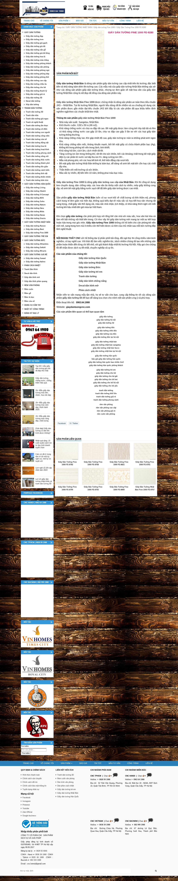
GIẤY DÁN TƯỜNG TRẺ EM (36, 236)
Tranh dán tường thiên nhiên (38, 177)
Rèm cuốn (28, 289)
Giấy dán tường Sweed (36, 258)
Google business (29, 816)
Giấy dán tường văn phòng (37, 67)
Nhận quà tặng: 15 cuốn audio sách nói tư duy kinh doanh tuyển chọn (43, 444)
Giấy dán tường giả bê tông (38, 53)
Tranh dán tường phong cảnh (38, 153)
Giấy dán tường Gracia (35, 218)
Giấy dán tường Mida (35, 211)
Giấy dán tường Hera (35, 208)
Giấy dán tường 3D (34, 98)
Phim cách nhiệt (87, 290)
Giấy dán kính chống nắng (93, 281)
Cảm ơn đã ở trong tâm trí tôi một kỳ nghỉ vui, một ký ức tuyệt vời (43, 457)
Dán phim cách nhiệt (65, 786)
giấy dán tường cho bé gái (106, 376)
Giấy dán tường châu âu (36, 84)
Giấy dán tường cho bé (36, 87)
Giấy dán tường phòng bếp (37, 74)
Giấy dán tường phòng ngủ (37, 70)
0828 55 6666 (41, 851)
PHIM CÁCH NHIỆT (32, 265)
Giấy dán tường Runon (36, 226)
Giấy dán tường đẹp (34, 36)
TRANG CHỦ (29, 21)
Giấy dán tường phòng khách (38, 63)
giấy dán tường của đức (106, 334)
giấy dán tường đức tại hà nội (106, 337)
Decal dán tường (33, 101)
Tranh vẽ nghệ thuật (34, 122)
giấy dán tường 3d (106, 323)
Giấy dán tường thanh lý (36, 91)
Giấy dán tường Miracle (36, 251)
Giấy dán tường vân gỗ (36, 50)
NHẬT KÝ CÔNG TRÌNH (34, 309)
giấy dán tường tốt (72, 298)
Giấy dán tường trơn (35, 39)
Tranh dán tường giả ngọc (37, 119)
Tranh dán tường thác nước (38, 160)
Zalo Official (27, 812)
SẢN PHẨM (64, 21)
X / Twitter (74, 423)
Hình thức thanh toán (31, 775)
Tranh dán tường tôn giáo (37, 167)
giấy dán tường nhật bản (106, 342)
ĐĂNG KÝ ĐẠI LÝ (31, 313)
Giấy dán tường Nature (35, 205)
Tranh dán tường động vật (37, 143)
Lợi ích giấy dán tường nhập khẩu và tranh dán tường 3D (43, 481)
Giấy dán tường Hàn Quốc (92, 258)
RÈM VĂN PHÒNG (32, 285)
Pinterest (26, 805)
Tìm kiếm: (25, 746)
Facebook (62, 423)
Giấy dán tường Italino (35, 262)
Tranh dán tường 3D (34, 112)
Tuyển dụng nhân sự (31, 789)
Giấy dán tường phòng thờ (37, 77)
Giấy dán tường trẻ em (90, 272)
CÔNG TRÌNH (125, 21)
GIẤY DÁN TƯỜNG (32, 32)
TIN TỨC (93, 21)
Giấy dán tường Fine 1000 (104, 27)
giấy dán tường (106, 317)
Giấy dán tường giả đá (35, 46)
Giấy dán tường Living (35, 188)
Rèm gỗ (27, 293)
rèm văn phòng (106, 404)
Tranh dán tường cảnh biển (37, 170)
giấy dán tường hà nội (106, 320)
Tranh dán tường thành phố (38, 163)
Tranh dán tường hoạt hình (37, 149)
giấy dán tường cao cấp (105, 182)
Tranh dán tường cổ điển (36, 129)
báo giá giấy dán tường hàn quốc (106, 359)
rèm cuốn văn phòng (106, 414)
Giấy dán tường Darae (35, 215)
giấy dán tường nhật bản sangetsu (106, 345)
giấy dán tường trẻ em (106, 370)
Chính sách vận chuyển (32, 778)
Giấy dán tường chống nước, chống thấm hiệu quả (43, 380)
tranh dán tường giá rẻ (106, 397)
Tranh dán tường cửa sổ (36, 139)
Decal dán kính (30, 273)
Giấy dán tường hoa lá (35, 57)
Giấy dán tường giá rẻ (35, 94)
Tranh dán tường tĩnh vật (36, 173)
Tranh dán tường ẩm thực (37, 125)
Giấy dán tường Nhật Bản (92, 263)
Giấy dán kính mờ (32, 277)
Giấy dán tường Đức (89, 267)
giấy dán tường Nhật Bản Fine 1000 (97, 118)
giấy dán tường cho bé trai (106, 379)
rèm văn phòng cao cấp (106, 408)
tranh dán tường (106, 390)
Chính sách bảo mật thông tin (34, 786)
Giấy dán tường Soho (35, 201)
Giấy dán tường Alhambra (37, 244)
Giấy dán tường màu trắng (37, 60)
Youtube (26, 808)
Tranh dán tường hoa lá (36, 146)
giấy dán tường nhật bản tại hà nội (106, 351)
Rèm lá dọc (29, 297)
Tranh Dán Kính (31, 269)
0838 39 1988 (40, 854)
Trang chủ (60, 27)
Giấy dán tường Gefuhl (36, 247)
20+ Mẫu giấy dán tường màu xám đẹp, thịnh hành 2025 (42, 406)
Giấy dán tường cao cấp (36, 80)
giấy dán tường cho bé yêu (106, 386)
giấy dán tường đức (106, 327)
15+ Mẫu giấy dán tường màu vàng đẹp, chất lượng (42, 418)
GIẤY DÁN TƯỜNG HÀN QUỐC (37, 184)
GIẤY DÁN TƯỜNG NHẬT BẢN (79, 27)
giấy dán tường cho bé (106, 373)
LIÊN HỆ (140, 21)
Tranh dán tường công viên (37, 136)
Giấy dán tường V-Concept (37, 194)
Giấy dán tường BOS (35, 198)
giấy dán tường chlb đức (106, 331)
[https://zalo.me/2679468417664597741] (37, 340)
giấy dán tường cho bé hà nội (106, 383)
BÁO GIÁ (80, 21)
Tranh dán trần (32, 115)
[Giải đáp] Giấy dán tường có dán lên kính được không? (43, 430)
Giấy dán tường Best (35, 229)
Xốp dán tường (32, 104)
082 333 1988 (35, 860)
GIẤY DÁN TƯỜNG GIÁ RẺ (35, 254)
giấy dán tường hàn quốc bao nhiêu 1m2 (106, 362)
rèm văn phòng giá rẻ (106, 411)
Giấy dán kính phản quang (35, 281)
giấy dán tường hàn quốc (106, 356)
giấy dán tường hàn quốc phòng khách (106, 365)
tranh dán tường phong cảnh (106, 400)
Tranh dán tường (88, 276)
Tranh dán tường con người (38, 132)
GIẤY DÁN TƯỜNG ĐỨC (34, 240)
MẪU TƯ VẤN (108, 21)
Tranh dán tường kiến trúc (37, 180)
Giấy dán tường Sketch (36, 191)
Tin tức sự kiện (31, 361)
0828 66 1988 (38, 857)
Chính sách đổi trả (30, 782)
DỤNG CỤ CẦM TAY (32, 305)
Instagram (27, 801)
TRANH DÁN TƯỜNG (33, 108)
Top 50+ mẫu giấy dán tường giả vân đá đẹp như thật (42, 368)
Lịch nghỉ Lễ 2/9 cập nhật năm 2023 (43, 469)
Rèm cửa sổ (29, 301)
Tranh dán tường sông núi (37, 156)
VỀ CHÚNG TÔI (46, 21)
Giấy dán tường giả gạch (36, 43)
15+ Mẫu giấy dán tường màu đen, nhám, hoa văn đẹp (43, 392)
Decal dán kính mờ (88, 285)
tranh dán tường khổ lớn (106, 393)
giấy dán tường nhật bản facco (106, 348)
